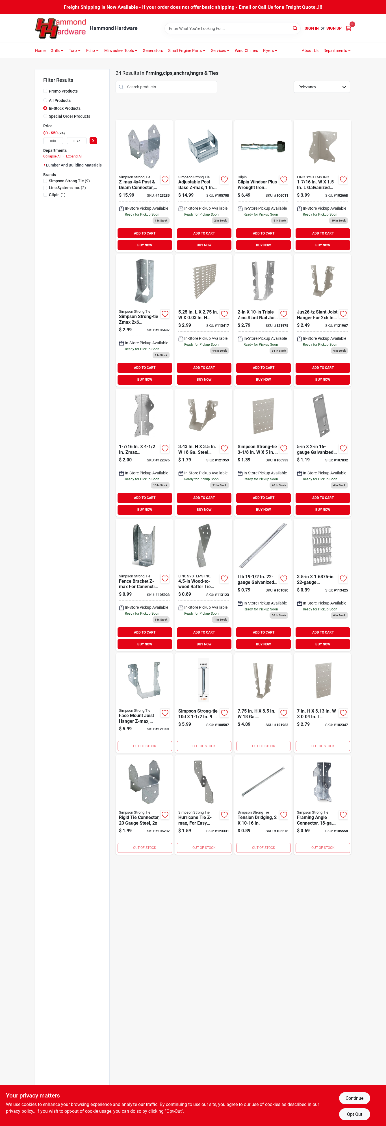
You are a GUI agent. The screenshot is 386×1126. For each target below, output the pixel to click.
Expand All (74, 156)
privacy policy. (20, 1111)
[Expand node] (44, 165)
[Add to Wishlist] (165, 179)
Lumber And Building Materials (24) (78, 165)
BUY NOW (144, 245)
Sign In (312, 28)
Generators (153, 50)
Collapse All (52, 156)
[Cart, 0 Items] (348, 28)
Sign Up (334, 28)
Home (40, 50)
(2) (67, 187)
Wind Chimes (246, 50)
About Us (310, 50)
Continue (354, 1098)
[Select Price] (93, 140)
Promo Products (63, 91)
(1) (57, 194)
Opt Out (354, 1114)
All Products (60, 100)
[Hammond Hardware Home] (60, 28)
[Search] (295, 28)
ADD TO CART (144, 233)
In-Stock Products (65, 108)
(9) (69, 181)
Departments (335, 50)
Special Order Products (69, 116)
